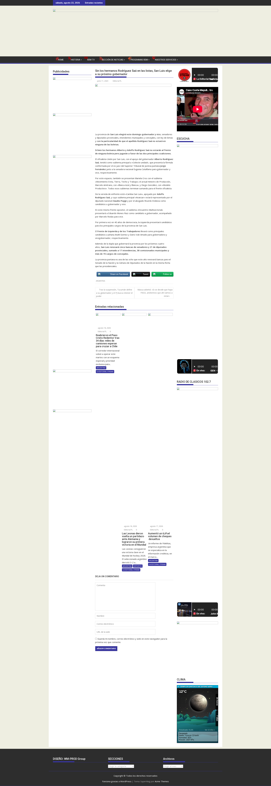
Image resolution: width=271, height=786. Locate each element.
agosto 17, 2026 (156, 526)
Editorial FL (117, 81)
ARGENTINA (100, 281)
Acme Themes (162, 781)
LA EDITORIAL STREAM (105, 371)
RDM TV (91, 59)
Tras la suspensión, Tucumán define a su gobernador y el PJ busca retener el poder (114, 292)
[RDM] (135, 11)
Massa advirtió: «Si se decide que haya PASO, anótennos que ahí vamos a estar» (154, 292)
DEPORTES (138, 566)
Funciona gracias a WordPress (116, 781)
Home (61, 59)
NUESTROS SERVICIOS (165, 59)
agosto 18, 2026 (104, 328)
